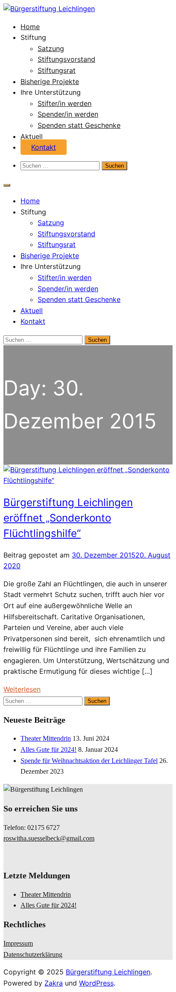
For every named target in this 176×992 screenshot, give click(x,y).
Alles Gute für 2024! (48, 749)
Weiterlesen (22, 689)
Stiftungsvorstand (66, 59)
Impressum (18, 943)
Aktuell (32, 136)
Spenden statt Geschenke (79, 125)
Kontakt (43, 147)
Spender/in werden (68, 114)
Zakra (53, 983)
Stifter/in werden (64, 103)
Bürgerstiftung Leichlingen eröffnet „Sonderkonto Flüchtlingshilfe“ (68, 518)
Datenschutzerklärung (32, 954)
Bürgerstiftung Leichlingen (108, 972)
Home (30, 26)
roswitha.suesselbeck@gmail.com (48, 838)
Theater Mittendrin (46, 738)
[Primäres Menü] (6, 185)
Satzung (51, 48)
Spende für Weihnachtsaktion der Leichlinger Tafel (89, 760)
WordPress (96, 983)
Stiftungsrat (57, 70)
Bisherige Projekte (50, 81)
